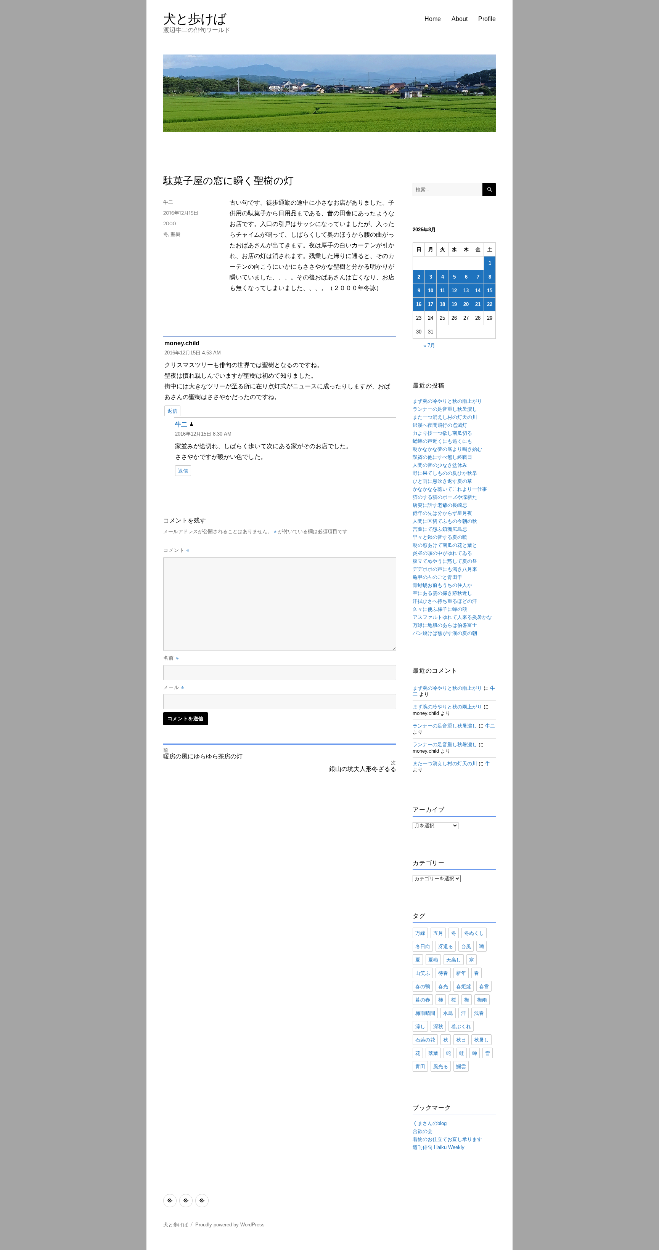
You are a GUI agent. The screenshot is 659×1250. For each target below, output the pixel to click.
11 (442, 290)
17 (430, 304)
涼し (420, 1026)
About (460, 19)
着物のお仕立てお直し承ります (447, 1139)
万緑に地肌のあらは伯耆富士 (445, 625)
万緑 (420, 933)
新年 (461, 973)
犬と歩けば (194, 18)
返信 (172, 411)
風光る (440, 1066)
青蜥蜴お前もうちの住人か (442, 585)
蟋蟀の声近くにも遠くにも (442, 441)
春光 (443, 986)
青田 (420, 1066)
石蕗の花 (425, 1040)
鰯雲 (461, 1066)
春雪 (484, 986)
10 (430, 290)
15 (489, 290)
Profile (487, 19)
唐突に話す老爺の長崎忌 (440, 505)
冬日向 (422, 946)
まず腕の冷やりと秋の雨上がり (447, 401)
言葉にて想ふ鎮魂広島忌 (440, 529)
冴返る (445, 946)
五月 (438, 933)
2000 (169, 223)
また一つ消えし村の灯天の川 (445, 417)
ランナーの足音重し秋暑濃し (445, 409)
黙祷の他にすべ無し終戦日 (442, 457)
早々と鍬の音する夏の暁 (440, 537)
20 (466, 304)
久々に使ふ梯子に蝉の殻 (440, 609)
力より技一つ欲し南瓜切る (442, 433)
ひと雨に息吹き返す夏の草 (442, 481)
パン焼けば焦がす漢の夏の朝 (445, 633)
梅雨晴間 (425, 1013)
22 (489, 304)
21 (478, 304)
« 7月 (429, 345)
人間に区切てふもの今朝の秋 (445, 521)
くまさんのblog (430, 1123)
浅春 (479, 1013)
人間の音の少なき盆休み (440, 465)
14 (478, 290)
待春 (443, 973)
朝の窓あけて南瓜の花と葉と (445, 545)
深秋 (438, 1026)
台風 (466, 946)
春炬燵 (463, 986)
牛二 (168, 202)
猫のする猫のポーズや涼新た (445, 497)
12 (454, 290)
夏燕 (433, 960)
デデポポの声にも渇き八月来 (445, 569)
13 (466, 290)
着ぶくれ (461, 1026)
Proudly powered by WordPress (230, 1225)
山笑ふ (422, 973)
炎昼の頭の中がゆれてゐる (442, 553)
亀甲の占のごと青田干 (437, 577)
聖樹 (175, 234)
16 (418, 304)
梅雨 (482, 1000)
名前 (171, 658)
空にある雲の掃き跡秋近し (442, 593)
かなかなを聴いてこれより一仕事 (450, 489)
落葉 (433, 1053)
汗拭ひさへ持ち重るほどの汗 (445, 601)
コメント (176, 550)
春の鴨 (422, 986)
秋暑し (481, 1040)
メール (173, 687)
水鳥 (448, 1013)
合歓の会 (422, 1131)
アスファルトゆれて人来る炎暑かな (452, 617)
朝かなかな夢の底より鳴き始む (447, 449)
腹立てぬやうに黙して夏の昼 (445, 561)
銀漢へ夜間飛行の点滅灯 (440, 425)
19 (454, 304)
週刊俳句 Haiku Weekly (439, 1147)
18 (442, 304)
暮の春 (422, 1000)
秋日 (461, 1040)
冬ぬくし (474, 933)
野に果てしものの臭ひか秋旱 (445, 473)
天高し (453, 960)
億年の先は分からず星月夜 (442, 513)
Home (432, 19)
